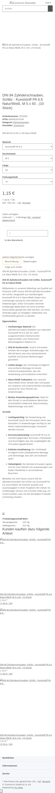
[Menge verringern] (4, 233)
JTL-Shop (18, 787)
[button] (41, 2)
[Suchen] (50, 8)
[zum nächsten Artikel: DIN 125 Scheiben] (4, 19)
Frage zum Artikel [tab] (13, 267)
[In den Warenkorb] (4, 29)
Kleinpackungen (21, 122)
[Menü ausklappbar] (6, 3)
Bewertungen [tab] (30, 261)
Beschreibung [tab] (11, 261)
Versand (26, 202)
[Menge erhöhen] (50, 233)
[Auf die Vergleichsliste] (4, 40)
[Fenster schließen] (4, 34)
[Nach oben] (1, 791)
